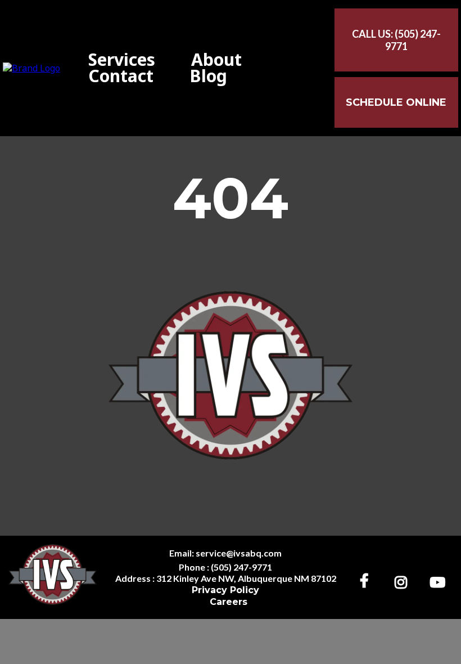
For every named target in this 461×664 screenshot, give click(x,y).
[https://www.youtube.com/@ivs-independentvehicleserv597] (440, 580)
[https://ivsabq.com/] (31, 67)
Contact (120, 76)
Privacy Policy (225, 590)
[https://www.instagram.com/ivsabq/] (403, 580)
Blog (208, 76)
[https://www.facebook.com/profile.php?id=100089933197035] (367, 580)
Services (121, 60)
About (216, 60)
